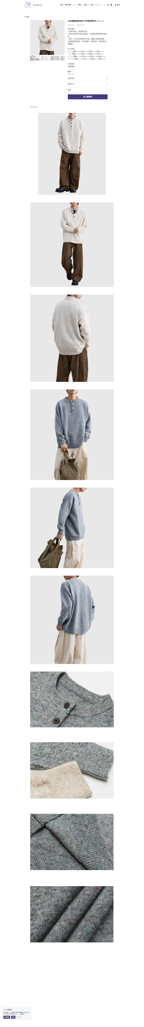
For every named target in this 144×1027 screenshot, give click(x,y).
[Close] (96, 488)
